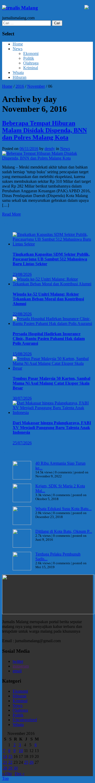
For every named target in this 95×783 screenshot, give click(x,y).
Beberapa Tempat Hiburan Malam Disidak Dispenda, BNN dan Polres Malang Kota (44, 130)
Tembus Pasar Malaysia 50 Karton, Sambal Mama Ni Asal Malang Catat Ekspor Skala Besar (51, 383)
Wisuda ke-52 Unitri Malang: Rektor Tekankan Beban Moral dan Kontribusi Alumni (48, 299)
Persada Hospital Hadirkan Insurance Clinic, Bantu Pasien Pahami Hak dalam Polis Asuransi (49, 339)
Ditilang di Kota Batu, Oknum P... (63, 531)
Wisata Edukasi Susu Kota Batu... (63, 508)
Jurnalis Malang (20, 8)
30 (15, 768)
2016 (20, 86)
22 (10, 762)
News (17, 48)
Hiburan (19, 77)
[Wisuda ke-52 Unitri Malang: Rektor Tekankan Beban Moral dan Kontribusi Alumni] (53, 284)
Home (18, 44)
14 (5, 756)
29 (10, 768)
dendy (50, 148)
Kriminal (30, 68)
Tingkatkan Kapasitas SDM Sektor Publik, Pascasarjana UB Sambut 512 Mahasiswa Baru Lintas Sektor (51, 259)
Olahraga (31, 63)
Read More (11, 214)
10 (21, 750)
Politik (28, 58)
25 (26, 762)
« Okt (7, 773)
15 (10, 756)
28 (5, 768)
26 (31, 762)
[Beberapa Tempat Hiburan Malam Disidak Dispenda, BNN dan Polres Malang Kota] (47, 158)
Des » (20, 773)
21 (5, 762)
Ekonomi (31, 53)
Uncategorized (25, 719)
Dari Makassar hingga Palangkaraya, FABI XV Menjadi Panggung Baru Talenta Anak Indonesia (52, 428)
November (36, 86)
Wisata (18, 72)
